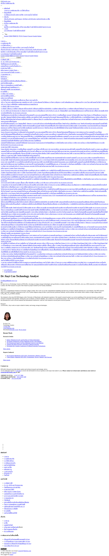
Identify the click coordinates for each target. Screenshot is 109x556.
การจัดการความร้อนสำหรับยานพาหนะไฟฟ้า (94, 164)
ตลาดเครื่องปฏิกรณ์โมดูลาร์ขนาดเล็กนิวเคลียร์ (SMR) (34, 177)
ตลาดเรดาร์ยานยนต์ (28, 209)
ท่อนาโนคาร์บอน (85, 115)
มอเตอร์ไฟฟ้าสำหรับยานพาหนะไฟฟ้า (61, 153)
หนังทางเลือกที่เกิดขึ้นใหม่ (83, 245)
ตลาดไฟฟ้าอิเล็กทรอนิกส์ (50, 162)
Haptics (32, 237)
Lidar (73, 195)
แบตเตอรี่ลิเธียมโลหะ (34, 138)
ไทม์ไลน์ (34, 14)
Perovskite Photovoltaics (57, 177)
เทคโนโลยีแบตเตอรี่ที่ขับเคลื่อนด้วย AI (12, 134)
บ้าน (2, 280)
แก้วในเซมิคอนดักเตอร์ (30, 222)
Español (35, 36)
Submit (19, 57)
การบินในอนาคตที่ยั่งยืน (74, 164)
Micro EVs (39, 159)
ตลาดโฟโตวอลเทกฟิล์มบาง (64, 172)
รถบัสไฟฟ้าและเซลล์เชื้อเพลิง (99, 151)
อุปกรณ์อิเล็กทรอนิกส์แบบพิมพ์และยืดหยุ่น (13, 81)
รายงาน (6, 10)
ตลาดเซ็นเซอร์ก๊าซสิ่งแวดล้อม (20, 237)
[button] (7, 8)
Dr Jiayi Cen (13, 280)
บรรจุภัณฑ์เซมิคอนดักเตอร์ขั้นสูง (17, 195)
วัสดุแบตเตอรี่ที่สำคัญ (62, 117)
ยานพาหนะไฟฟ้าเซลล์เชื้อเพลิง (27, 157)
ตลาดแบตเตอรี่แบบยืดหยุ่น (55, 136)
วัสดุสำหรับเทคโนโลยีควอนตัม (68, 125)
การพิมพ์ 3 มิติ (5, 59)
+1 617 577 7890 (18, 375)
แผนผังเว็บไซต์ (8, 525)
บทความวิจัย (19, 14)
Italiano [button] (36, 55)
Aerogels (69, 115)
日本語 (11, 36)
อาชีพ (48, 19)
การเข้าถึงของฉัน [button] (10, 51)
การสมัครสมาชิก (14, 10)
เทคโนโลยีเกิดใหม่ (9, 465)
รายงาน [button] (3, 41)
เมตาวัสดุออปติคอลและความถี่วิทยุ (78, 110)
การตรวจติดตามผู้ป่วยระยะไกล (28, 187)
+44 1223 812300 (16, 378)
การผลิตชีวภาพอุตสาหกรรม (99, 119)
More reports (6, 360)
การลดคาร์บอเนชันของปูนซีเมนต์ (46, 172)
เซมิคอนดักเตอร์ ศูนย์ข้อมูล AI (10, 87)
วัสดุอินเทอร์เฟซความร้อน (80, 128)
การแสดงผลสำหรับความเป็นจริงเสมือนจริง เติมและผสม (78, 235)
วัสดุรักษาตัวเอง (49, 128)
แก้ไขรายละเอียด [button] (21, 51)
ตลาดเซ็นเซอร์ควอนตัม (70, 207)
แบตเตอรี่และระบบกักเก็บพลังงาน (11, 66)
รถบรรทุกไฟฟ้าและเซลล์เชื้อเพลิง (11, 153)
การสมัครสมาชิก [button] (6, 43)
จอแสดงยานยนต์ (32, 195)
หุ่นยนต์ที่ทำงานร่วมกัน (92, 209)
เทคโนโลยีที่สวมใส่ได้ (7, 96)
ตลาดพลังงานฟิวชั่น (79, 172)
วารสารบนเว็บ (28, 14)
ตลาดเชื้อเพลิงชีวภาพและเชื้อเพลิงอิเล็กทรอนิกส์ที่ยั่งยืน (65, 179)
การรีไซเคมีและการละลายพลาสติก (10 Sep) (17, 541)
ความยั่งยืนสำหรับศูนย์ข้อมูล (40, 179)
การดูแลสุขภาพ (5, 74)
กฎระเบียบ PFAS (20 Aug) (11, 545)
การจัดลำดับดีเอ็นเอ (86, 184)
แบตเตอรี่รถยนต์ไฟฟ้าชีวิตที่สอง (10, 140)
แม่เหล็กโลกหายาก (38, 128)
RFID (106, 110)
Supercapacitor (32, 142)
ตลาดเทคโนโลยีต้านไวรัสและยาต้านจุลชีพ (23, 184)
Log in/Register (8, 30)
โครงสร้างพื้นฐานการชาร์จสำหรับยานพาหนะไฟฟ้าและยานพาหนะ (50, 151)
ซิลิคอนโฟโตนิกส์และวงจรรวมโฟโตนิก (16, 197)
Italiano (39, 36)
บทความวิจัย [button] (16, 47)
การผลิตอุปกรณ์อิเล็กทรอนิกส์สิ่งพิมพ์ (31, 204)
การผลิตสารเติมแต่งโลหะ (59, 108)
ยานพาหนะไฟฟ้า (6, 68)
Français (30, 36)
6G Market (29, 110)
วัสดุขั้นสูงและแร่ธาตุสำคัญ (9, 64)
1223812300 (6, 326)
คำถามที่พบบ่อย (9, 531)
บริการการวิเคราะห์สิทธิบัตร (9, 104)
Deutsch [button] (22, 55)
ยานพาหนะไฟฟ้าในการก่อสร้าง (82, 153)
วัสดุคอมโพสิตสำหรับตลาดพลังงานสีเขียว (18, 117)
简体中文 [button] (12, 55)
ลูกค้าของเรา (19, 19)
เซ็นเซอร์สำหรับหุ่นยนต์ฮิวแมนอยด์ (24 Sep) (17, 539)
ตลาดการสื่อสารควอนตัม (97, 110)
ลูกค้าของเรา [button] (15, 49)
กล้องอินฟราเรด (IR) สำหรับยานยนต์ (60, 212)
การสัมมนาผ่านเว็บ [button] (6, 47)
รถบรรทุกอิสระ (54, 149)
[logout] (14, 552)
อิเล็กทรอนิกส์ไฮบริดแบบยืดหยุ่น (13, 222)
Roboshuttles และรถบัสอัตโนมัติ (68, 162)
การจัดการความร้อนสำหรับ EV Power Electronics (15, 166)
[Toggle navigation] (1, 5)
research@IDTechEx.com (8, 372)
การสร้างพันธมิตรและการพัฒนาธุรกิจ (71, 102)
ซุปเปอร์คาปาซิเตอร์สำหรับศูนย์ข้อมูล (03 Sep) (17, 543)
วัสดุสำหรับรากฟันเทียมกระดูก (71, 123)
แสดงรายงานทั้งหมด (7, 98)
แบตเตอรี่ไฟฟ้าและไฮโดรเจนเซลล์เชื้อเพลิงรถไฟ (15, 151)
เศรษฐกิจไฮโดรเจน (36, 174)
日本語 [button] (7, 55)
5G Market (23, 110)
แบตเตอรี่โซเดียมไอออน (8, 142)
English (6, 36)
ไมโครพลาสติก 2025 (27, 247)
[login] (11, 554)
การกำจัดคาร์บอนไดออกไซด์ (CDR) (80, 243)
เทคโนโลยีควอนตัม (6, 83)
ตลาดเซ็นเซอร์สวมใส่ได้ (97, 239)
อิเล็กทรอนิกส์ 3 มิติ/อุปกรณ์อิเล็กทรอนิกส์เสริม (37, 108)
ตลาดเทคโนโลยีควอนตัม (84, 207)
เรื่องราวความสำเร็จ (32, 100)
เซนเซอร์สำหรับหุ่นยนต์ (8, 216)
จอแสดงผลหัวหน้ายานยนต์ (63, 157)
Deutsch (25, 36)
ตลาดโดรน (87, 151)
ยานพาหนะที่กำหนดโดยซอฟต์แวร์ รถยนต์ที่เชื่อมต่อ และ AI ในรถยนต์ (45, 164)
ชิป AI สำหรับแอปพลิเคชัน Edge (72, 218)
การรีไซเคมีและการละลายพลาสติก (11, 245)
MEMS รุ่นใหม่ (28, 224)
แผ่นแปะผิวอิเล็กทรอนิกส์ (99, 184)
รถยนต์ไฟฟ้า (11, 162)
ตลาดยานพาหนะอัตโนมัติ (67, 149)
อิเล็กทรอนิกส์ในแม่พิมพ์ (13, 204)
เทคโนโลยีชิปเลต (50, 220)
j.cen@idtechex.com (8, 328)
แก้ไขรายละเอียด (25, 27)
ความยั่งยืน (4, 91)
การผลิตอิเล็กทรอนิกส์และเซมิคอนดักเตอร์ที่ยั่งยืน (84, 204)
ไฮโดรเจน (4, 76)
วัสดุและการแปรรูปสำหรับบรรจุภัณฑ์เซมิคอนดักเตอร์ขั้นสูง (44, 123)
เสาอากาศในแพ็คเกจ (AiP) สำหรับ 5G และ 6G (46, 110)
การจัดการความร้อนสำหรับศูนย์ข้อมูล (12, 231)
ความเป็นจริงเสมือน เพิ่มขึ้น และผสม (87, 264)
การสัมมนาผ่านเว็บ (9, 14)
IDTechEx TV (8, 473)
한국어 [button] (17, 55)
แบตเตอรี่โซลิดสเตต (21, 142)
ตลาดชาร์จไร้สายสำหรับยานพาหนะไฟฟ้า (42, 166)
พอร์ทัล (6, 27)
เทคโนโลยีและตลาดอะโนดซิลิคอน (30, 140)
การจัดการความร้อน (7, 93)
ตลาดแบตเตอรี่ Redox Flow (99, 138)
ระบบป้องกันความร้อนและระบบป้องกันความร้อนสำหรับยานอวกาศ (63, 119)
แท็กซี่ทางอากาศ (45, 149)
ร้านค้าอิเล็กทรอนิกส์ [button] (33, 51)
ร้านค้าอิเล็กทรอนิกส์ (36, 27)
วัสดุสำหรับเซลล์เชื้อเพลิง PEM (50, 125)
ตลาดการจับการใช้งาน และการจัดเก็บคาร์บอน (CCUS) (86, 170)
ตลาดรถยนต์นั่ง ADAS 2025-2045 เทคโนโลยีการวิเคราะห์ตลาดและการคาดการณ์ (41, 214)
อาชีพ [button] (44, 49)
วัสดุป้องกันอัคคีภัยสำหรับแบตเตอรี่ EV (28, 155)
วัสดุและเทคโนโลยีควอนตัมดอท (22, 128)
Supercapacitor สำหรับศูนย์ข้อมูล (45, 142)
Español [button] (31, 55)
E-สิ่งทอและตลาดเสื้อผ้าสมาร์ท (24, 264)
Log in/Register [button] (5, 54)
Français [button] (27, 55)
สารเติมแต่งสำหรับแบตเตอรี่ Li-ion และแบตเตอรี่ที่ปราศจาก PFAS (36, 115)
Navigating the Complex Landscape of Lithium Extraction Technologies (26, 346)
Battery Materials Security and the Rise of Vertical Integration (23, 340)
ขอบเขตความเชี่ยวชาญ (18, 100)
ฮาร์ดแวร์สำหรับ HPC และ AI (46, 222)
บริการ (3, 102)
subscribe (18, 370)
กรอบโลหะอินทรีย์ (92, 125)
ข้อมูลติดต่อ (6, 280)
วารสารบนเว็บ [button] (24, 47)
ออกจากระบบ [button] (43, 51)
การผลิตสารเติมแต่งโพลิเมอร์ (76, 108)
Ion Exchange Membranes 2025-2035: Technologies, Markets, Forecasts (26, 355)
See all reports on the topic (92, 108)
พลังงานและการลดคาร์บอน (9, 70)
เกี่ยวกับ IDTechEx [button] (6, 49)
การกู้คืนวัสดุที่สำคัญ (75, 117)
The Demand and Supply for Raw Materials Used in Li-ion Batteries (25, 343)
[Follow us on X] (56, 413)
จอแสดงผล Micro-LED (100, 237)
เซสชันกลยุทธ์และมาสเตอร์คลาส (28, 104)
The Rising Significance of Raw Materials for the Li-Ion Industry (24, 341)
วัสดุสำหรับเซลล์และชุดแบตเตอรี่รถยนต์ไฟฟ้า (94, 123)
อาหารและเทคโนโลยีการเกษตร (10, 72)
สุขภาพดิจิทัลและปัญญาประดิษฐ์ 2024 (68, 184)
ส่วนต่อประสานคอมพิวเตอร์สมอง (52, 235)
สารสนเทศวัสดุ (82, 125)
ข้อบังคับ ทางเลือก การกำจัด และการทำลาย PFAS (43, 182)
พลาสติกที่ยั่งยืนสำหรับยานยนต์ (63, 128)
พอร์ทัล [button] (3, 51)
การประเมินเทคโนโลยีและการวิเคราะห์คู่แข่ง (46, 102)
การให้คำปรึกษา (25, 10)
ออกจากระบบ (47, 27)
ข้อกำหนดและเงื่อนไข (10, 529)
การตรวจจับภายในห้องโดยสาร (39, 212)
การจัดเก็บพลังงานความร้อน (63, 142)
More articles (6, 349)
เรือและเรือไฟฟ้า (26, 153)
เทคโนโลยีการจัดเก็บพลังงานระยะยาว (52, 138)
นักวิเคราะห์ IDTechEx (29, 19)
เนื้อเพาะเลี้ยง (24, 182)
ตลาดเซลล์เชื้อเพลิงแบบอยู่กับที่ (22, 179)
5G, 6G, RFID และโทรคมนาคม (10, 61)
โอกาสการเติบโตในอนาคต (13, 102)
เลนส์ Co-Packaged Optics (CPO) (46, 195)
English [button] (3, 55)
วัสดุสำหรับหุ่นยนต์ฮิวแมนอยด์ (31, 125)
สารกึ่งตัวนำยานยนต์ (22, 227)
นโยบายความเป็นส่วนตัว (11, 527)
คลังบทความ (8, 469)
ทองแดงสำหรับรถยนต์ (49, 117)
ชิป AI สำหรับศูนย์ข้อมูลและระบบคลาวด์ (51, 218)
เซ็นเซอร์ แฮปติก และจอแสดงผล (10, 89)
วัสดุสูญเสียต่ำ (64, 110)
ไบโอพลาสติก (76, 115)
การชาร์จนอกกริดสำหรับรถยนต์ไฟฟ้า (53, 159)
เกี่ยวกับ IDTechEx (9, 19)
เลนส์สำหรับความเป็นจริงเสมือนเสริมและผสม (62, 264)
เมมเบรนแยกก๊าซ (90, 172)
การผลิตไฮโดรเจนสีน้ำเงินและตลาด (59, 170)
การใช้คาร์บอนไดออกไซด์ (28, 172)
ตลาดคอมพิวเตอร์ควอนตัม (55, 207)
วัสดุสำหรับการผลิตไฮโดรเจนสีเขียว (11, 125)
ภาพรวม (6, 520)
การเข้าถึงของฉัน (14, 27)
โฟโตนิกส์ (4, 78)
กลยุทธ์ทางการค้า (27, 102)
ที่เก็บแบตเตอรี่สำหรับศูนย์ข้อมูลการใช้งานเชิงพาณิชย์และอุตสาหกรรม (24, 220)
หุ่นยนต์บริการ (19, 216)
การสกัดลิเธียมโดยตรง (88, 117)
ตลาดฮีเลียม (87, 119)
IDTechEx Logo (13, 329)
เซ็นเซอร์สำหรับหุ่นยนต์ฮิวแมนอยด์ (94, 214)
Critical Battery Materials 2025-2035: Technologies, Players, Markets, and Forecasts (29, 357)
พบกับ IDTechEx (41, 19)
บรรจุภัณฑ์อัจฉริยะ (6, 113)
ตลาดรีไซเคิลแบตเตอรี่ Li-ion (9, 123)
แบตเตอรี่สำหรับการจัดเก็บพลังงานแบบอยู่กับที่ (71, 134)
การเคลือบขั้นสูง (61, 115)
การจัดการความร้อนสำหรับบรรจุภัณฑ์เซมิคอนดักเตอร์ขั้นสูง (88, 229)
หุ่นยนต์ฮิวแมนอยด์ (24, 212)
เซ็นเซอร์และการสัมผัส (11, 508)
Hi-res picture (22, 329)
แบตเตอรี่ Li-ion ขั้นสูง (95, 132)
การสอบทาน (104, 102)
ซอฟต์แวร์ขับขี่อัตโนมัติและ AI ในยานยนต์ (47, 209)
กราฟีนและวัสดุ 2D (37, 119)
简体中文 (15, 36)
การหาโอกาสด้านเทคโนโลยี (91, 102)
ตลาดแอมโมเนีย (22, 170)
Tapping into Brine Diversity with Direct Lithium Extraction (23, 344)
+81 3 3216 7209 (21, 377)
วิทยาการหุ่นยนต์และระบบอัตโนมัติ (11, 85)
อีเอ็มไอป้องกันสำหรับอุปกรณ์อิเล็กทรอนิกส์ (18, 119)
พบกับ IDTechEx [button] (38, 49)
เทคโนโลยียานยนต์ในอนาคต (45, 157)
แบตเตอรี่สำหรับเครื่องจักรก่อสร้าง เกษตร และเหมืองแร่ (40, 134)
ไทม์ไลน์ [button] (31, 47)
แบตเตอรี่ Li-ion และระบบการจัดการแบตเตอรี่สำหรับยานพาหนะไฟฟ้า (83, 136)
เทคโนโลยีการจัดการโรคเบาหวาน (46, 184)
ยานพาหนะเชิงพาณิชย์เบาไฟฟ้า (40, 153)
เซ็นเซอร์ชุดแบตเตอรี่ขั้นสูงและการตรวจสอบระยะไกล (72, 132)
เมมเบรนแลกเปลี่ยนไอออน (9, 121)
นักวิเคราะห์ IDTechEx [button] (26, 49)
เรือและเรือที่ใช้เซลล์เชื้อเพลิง (9, 157)
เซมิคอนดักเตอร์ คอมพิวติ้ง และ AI (14, 506)
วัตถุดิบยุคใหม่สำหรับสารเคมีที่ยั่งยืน (44, 247)
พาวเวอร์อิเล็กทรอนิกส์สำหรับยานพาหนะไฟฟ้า (29, 162)
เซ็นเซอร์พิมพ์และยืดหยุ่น (50, 204)
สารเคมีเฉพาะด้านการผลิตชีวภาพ (38, 170)
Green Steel (27, 174)
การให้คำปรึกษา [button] (6, 45)
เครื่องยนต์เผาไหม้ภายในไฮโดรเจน (52, 174)
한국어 (21, 36)
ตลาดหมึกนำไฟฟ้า (36, 117)
